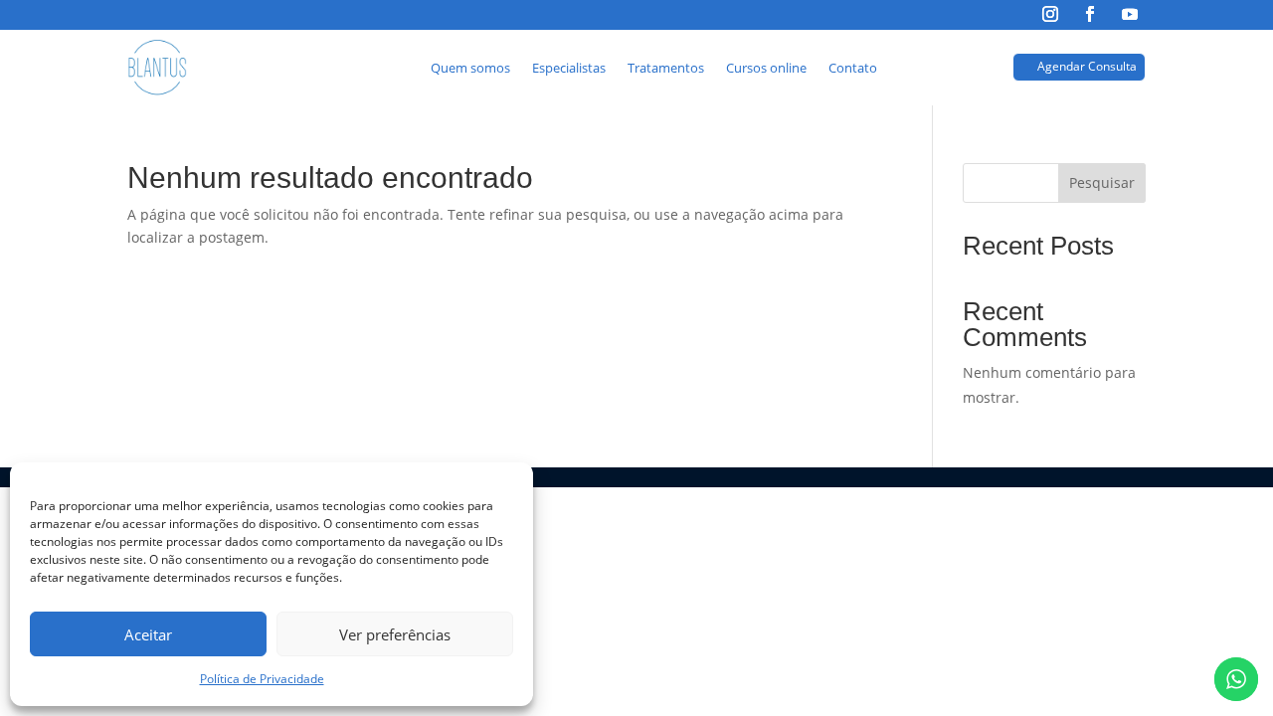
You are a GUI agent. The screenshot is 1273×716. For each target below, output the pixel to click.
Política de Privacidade (262, 678)
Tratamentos (666, 68)
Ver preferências (395, 634)
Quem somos (470, 68)
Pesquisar (1102, 182)
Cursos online (766, 68)
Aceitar (148, 634)
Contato (852, 68)
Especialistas (569, 68)
